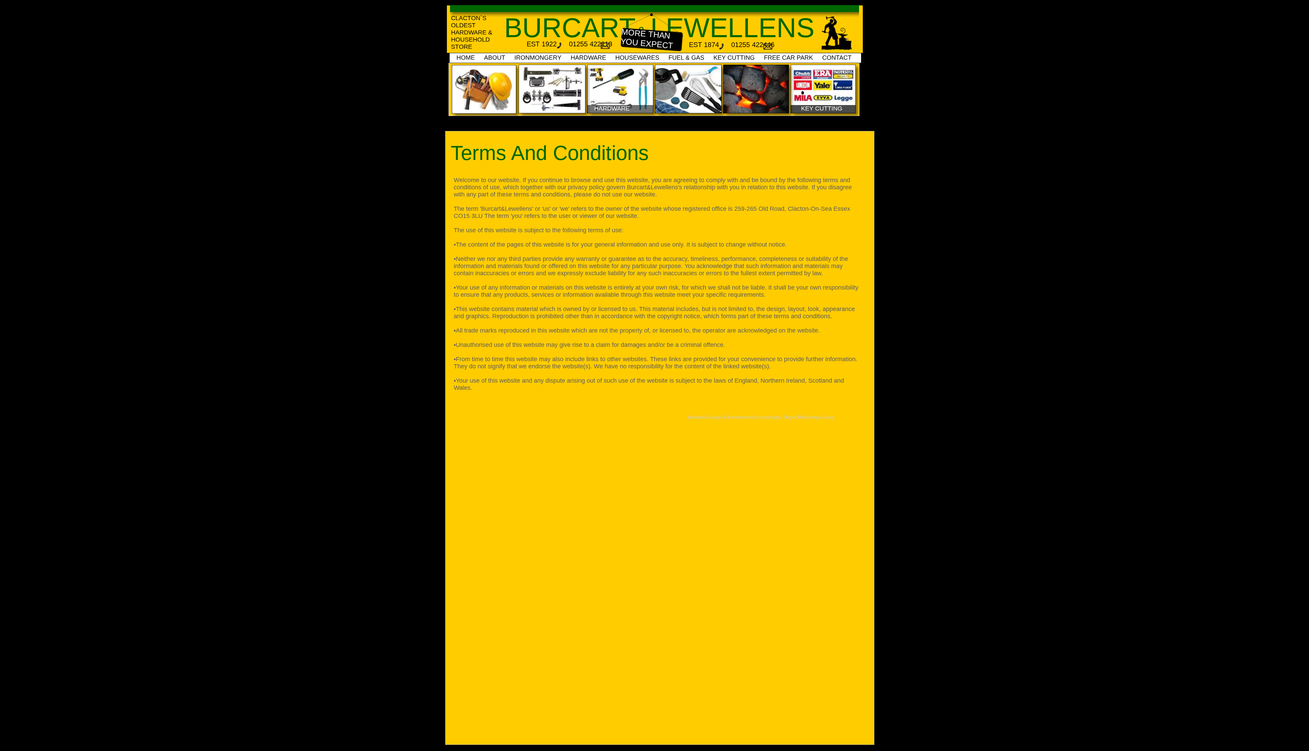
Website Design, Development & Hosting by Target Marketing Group (761, 417)
